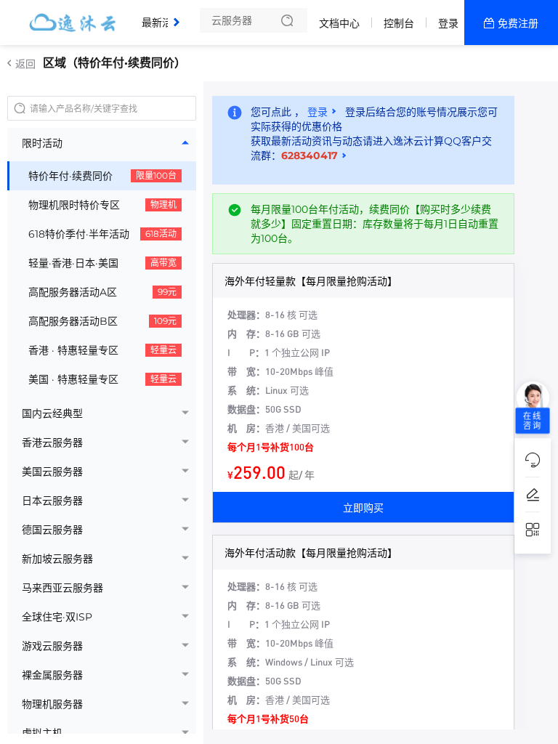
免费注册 (518, 23)
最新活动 (166, 16)
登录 (448, 23)
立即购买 (363, 507)
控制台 (399, 23)
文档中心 (339, 23)
